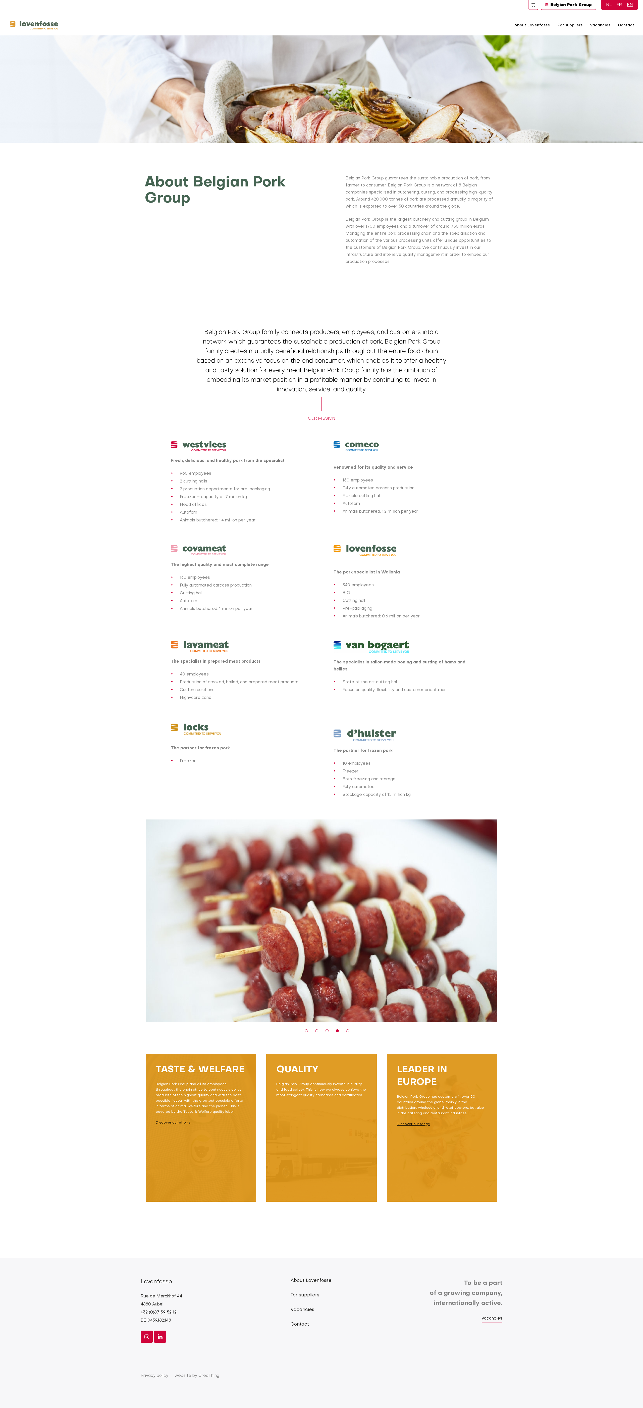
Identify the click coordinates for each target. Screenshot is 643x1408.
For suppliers (570, 25)
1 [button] (306, 1030)
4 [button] (337, 1030)
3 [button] (327, 1030)
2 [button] (316, 1030)
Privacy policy (154, 1376)
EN (630, 5)
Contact (626, 25)
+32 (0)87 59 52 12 (159, 1312)
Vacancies (600, 25)
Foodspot (533, 5)
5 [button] (347, 1030)
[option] (321, 921)
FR (619, 5)
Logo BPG (568, 5)
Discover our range (413, 1124)
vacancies (492, 1319)
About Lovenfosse (532, 25)
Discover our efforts (173, 1122)
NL (609, 5)
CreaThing (208, 1376)
